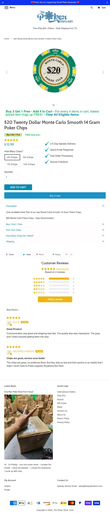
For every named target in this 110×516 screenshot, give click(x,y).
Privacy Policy (63, 422)
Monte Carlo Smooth (50, 212)
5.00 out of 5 (62, 268)
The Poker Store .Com (64, 510)
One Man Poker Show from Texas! (18, 391)
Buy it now (55, 195)
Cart (103, 7)
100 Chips (29, 164)
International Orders (66, 391)
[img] (13, 317)
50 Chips (28, 157)
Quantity (8, 171)
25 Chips (12, 157)
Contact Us (62, 410)
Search (60, 399)
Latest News (10, 386)
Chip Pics (61, 395)
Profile (7, 489)
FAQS (59, 407)
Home (6, 38)
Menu (12, 7)
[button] (11, 140)
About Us (61, 414)
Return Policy (63, 418)
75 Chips (12, 164)
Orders (7, 486)
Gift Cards (61, 403)
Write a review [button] (55, 299)
